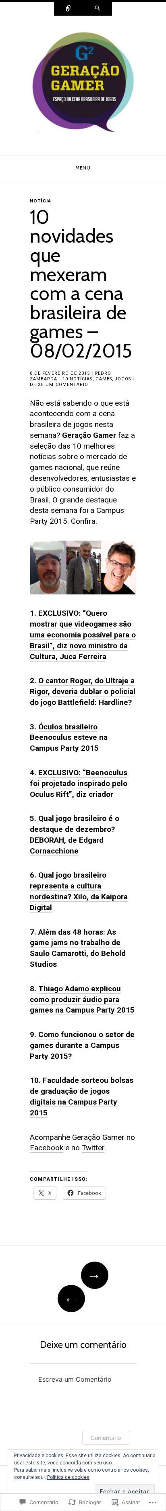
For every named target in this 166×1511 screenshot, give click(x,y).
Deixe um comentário (59, 384)
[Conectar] (68, 9)
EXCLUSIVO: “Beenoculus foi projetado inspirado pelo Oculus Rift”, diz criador (78, 783)
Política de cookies (68, 1477)
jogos (123, 379)
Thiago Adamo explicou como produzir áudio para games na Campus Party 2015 (82, 999)
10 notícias (77, 379)
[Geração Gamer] (83, 85)
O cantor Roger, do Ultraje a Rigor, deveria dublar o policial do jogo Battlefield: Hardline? (82, 691)
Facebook (46, 1147)
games (103, 379)
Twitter (93, 1147)
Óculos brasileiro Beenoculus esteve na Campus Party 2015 (69, 737)
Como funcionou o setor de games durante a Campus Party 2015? (82, 1045)
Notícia (40, 201)
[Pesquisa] (97, 9)
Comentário (106, 1437)
